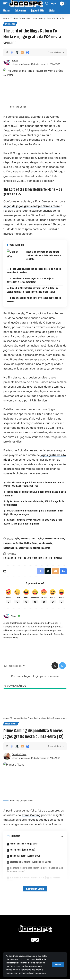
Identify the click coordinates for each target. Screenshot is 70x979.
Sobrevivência (10, 548)
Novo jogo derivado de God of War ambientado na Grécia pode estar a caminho (43, 255)
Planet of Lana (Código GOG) (24, 844)
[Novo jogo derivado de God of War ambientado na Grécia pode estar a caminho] (15, 255)
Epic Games (10, 24)
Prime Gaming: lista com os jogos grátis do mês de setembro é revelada (34, 270)
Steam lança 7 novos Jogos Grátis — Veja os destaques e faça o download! (30, 280)
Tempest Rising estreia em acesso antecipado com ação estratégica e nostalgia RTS (32, 522)
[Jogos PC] (26, 3)
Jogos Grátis (10, 723)
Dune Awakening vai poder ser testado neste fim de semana (34, 299)
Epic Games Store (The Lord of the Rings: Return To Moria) (32, 558)
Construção (36, 539)
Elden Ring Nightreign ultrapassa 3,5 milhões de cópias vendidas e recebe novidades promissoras (32, 290)
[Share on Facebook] (11, 52)
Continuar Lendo (35, 889)
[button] (58, 964)
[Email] (22, 52)
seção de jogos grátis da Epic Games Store (31, 206)
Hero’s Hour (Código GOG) (22, 850)
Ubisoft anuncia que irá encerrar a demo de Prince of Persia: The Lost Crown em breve (33, 484)
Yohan (15, 60)
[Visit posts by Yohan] (6, 616)
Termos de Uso (27, 962)
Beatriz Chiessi (19, 754)
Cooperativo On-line (13, 543)
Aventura (25, 539)
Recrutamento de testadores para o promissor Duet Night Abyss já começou (33, 512)
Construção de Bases (53, 539)
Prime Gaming (31, 815)
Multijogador (30, 543)
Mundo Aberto (45, 543)
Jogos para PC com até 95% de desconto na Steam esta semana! (34, 494)
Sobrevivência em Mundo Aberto (34, 548)
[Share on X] (17, 52)
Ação (17, 539)
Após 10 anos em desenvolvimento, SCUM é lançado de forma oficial (33, 503)
